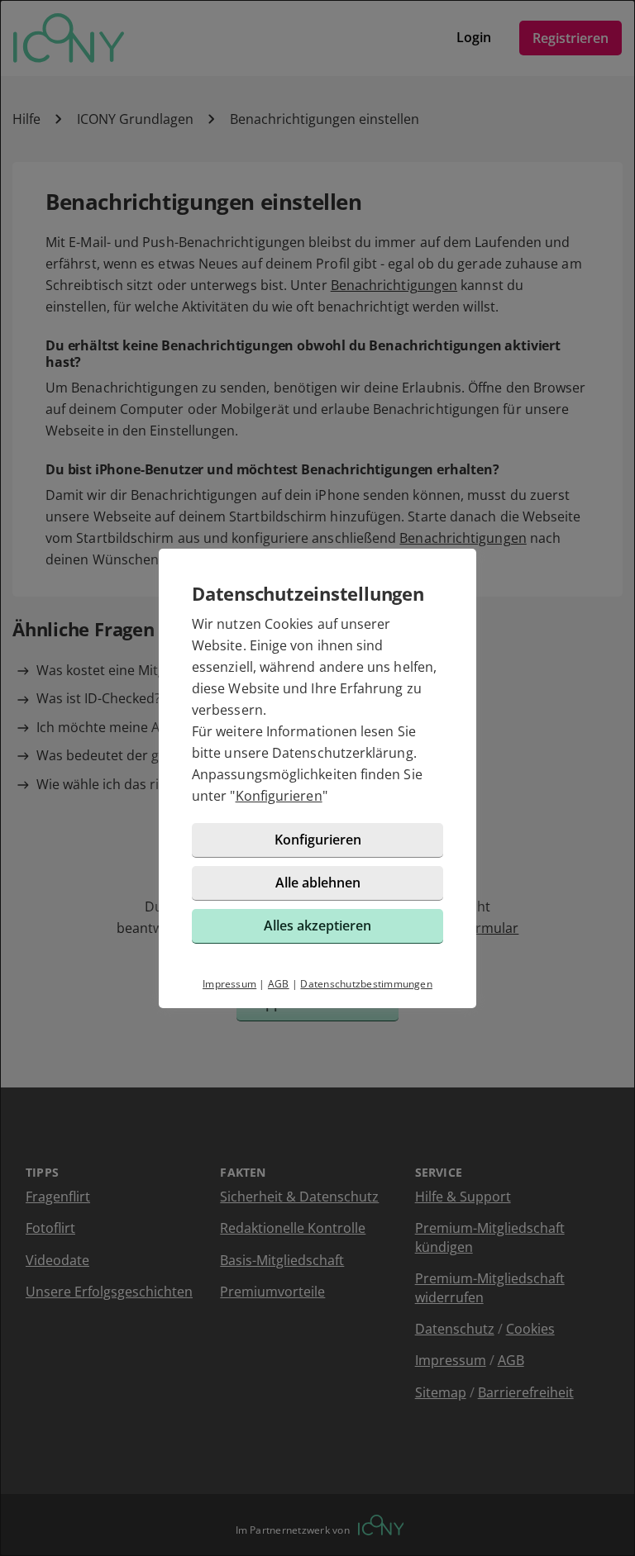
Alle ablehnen (317, 882)
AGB (278, 984)
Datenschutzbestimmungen (366, 984)
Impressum (229, 984)
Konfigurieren (279, 796)
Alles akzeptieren (317, 925)
